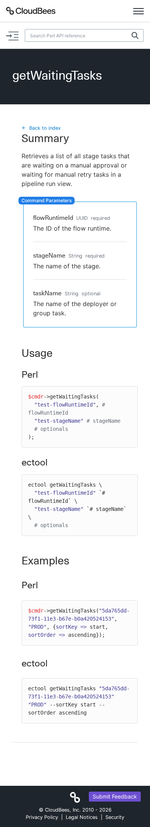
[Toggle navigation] (138, 11)
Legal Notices (82, 817)
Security (114, 817)
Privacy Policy (42, 817)
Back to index (45, 128)
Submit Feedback (115, 796)
